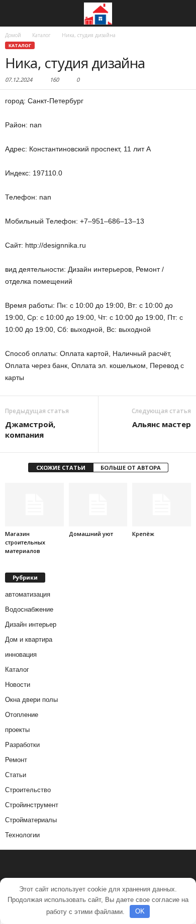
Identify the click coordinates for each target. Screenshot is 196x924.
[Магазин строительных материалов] (34, 504)
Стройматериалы (31, 820)
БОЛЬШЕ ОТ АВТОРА (131, 467)
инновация (21, 654)
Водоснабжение (29, 609)
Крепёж (143, 533)
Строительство (28, 790)
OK (140, 911)
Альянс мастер (161, 424)
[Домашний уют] (98, 504)
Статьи (15, 775)
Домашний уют (91, 533)
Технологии (22, 835)
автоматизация (27, 594)
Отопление (21, 714)
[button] (180, 14)
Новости (17, 684)
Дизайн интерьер (30, 624)
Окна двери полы (31, 699)
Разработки (22, 745)
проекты (17, 729)
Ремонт (16, 760)
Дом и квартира (28, 639)
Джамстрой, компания (30, 429)
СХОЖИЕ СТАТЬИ (60, 467)
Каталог (20, 45)
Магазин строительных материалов (25, 542)
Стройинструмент (31, 805)
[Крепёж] (161, 504)
